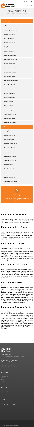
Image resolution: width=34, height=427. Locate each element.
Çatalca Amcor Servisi (9, 84)
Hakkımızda (5, 376)
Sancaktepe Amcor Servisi (10, 143)
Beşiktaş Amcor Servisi (9, 63)
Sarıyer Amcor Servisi (9, 147)
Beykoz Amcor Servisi (9, 68)
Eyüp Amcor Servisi (8, 101)
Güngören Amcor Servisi (10, 114)
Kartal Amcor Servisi (9, 126)
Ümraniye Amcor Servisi (10, 173)
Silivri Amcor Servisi (9, 152)
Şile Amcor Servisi (8, 164)
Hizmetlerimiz (5, 378)
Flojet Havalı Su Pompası (8, 404)
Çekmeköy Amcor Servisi (10, 89)
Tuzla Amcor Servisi (9, 169)
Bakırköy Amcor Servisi (9, 51)
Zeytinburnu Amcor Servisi (10, 181)
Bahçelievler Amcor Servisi (10, 47)
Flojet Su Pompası (6, 393)
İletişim (4, 381)
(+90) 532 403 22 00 (27, 1)
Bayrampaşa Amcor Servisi (10, 59)
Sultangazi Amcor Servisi (10, 160)
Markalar (4, 379)
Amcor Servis (7, 21)
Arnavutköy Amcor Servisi (10, 30)
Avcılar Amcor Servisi (9, 38)
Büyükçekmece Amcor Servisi (11, 80)
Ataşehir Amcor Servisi (9, 34)
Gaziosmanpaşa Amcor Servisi (11, 110)
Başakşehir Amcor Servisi (10, 55)
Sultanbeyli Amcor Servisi (10, 156)
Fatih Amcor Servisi (8, 105)
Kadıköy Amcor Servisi (9, 118)
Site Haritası (5, 391)
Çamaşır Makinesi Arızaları (8, 403)
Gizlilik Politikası (16, 421)
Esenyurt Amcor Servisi (9, 97)
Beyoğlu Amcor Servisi (9, 76)
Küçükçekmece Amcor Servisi (11, 131)
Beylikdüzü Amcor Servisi (10, 72)
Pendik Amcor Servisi (9, 139)
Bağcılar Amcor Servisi (9, 42)
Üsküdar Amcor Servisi (9, 177)
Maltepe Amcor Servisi (9, 135)
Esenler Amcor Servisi (9, 93)
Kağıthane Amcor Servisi (10, 122)
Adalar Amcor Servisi (9, 26)
